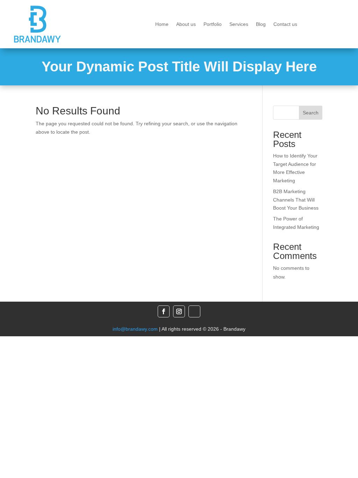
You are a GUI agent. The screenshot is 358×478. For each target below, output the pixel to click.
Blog (261, 24)
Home (162, 24)
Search (310, 112)
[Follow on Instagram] (179, 311)
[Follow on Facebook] (164, 311)
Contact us (285, 24)
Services (238, 24)
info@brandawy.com (135, 329)
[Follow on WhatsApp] (194, 311)
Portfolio (212, 24)
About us (186, 24)
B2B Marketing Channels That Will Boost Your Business (295, 200)
